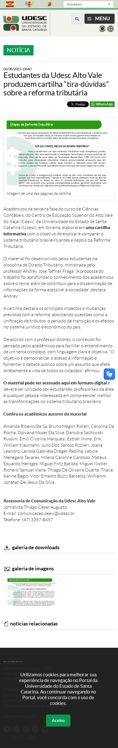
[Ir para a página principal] (25, 29)
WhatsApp (104, 104)
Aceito (58, 720)
